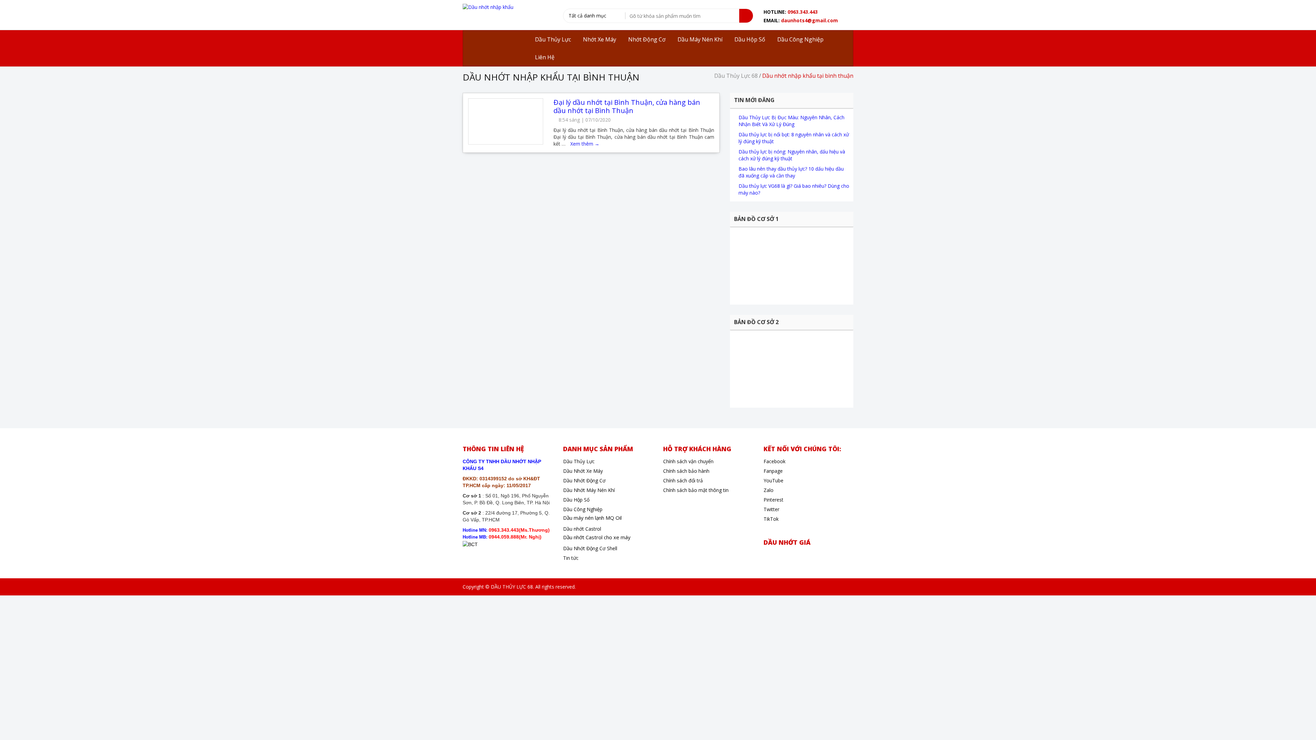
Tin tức (570, 558)
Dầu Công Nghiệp (582, 509)
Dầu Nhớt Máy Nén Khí (589, 490)
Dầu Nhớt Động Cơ (584, 480)
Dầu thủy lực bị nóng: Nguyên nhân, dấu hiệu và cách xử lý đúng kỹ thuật (792, 155)
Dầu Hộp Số (576, 499)
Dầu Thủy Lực (579, 461)
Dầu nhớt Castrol (582, 529)
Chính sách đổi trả (683, 480)
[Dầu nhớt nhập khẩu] (488, 6)
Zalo (768, 490)
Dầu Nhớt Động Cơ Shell (590, 548)
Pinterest (773, 499)
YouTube (773, 480)
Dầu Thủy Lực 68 (736, 75)
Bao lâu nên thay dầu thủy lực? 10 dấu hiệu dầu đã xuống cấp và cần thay (791, 172)
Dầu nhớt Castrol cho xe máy (597, 537)
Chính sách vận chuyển (688, 461)
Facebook (774, 461)
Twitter (771, 509)
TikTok (771, 519)
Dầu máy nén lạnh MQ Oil (592, 517)
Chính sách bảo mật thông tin (696, 490)
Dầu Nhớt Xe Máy (583, 471)
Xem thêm (584, 143)
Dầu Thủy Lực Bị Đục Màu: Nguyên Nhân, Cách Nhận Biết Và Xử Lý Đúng (791, 120)
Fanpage (773, 471)
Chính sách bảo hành (686, 471)
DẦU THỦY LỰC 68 (512, 586)
